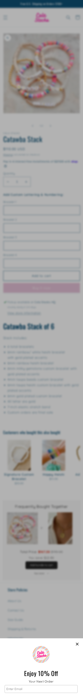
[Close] (77, 644)
